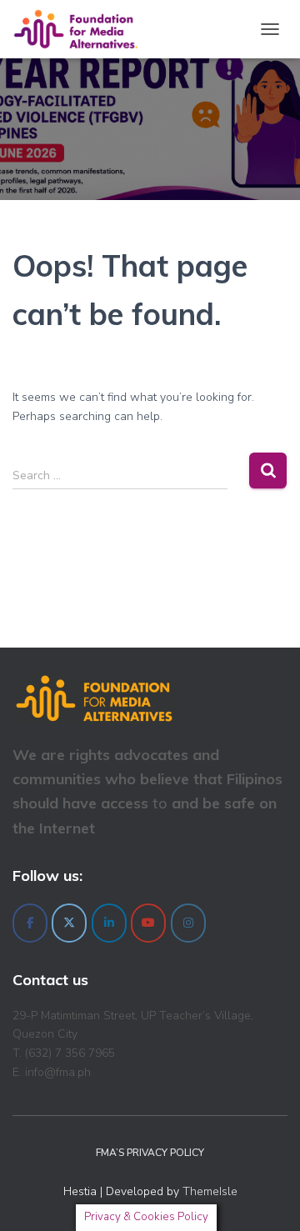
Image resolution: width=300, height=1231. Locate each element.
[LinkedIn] (109, 923)
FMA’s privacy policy (150, 1152)
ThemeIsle (210, 1191)
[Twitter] (69, 923)
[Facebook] (30, 923)
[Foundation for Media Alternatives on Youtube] (148, 923)
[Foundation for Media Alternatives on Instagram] (188, 923)
